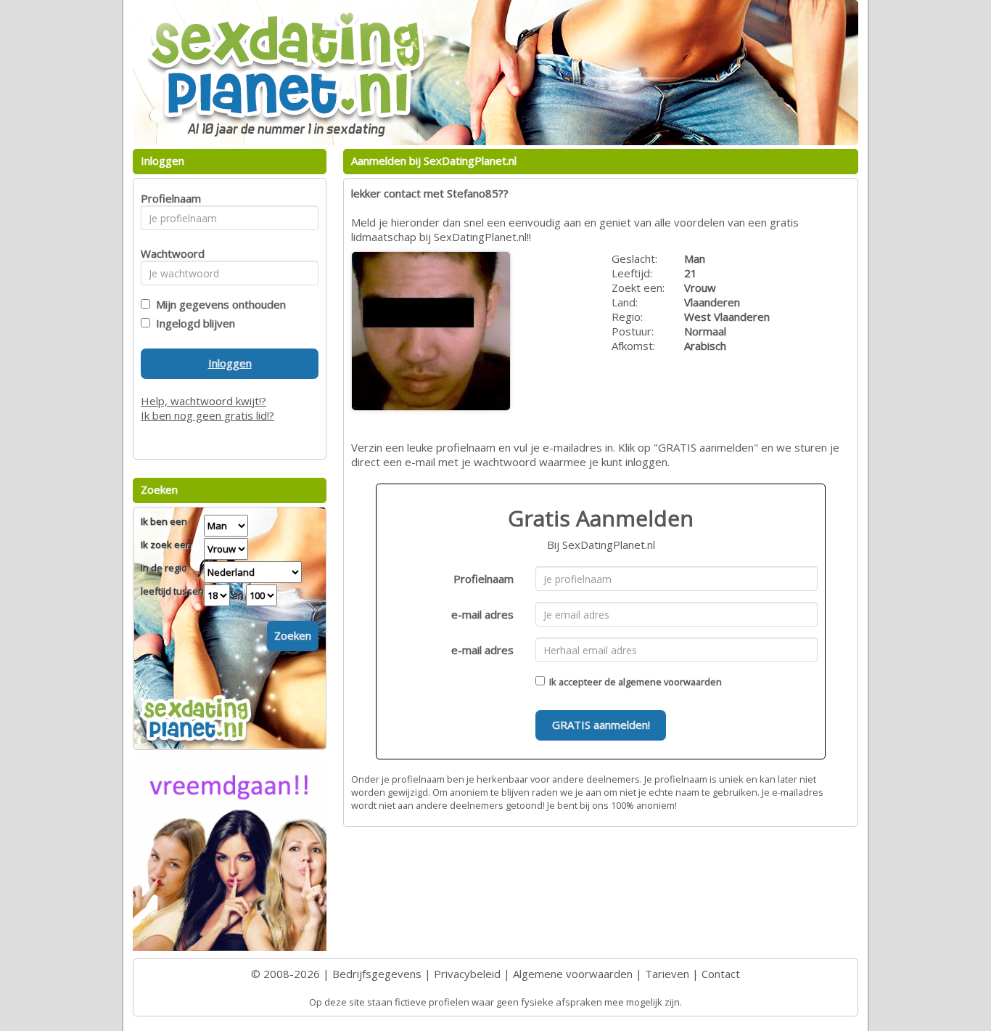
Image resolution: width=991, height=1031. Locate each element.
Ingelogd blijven (192, 323)
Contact (721, 973)
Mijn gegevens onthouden (218, 304)
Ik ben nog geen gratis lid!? (207, 415)
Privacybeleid (467, 973)
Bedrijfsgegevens (377, 973)
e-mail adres (482, 614)
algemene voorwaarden (670, 681)
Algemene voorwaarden (573, 973)
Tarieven (667, 973)
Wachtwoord (169, 253)
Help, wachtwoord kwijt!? (203, 401)
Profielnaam (483, 578)
